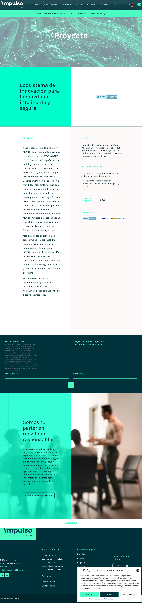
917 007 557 (6, 567)
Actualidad (103, 5)
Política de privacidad (112, 599)
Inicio (37, 5)
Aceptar (89, 594)
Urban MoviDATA (15, 341)
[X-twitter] (2, 575)
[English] (132, 3)
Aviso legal (125, 599)
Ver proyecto (11, 374)
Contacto (118, 5)
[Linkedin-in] (7, 575)
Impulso (81, 554)
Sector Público (48, 586)
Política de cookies (96, 599)
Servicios (64, 5)
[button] (138, 570)
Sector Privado (48, 581)
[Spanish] (132, 6)
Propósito (90, 5)
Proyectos (78, 5)
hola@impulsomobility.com (11, 570)
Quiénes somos (50, 5)
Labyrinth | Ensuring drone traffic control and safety (88, 343)
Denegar (109, 594)
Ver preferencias (129, 594)
